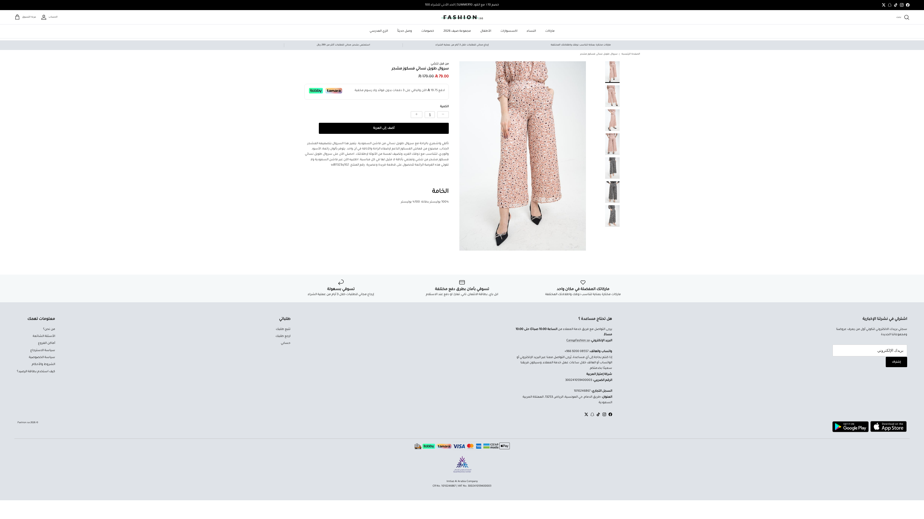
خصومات (427, 31)
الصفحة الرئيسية (631, 54)
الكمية (444, 106)
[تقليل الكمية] (443, 114)
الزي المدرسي (379, 31)
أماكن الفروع (46, 343)
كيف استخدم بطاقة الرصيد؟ (36, 371)
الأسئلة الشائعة (44, 336)
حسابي (285, 343)
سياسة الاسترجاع (42, 350)
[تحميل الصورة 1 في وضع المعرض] (522, 156)
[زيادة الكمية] (416, 114)
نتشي (435, 64)
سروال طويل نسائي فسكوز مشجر (599, 54)
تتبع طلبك (283, 329)
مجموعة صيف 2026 (457, 31)
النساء (531, 31)
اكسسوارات (508, 31)
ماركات (550, 31)
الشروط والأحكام (43, 364)
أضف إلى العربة (383, 128)
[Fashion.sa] (462, 17)
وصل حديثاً (404, 31)
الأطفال (485, 31)
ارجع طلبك (283, 336)
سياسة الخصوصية (42, 357)
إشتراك (896, 362)
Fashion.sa (24, 422)
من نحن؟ (49, 329)
